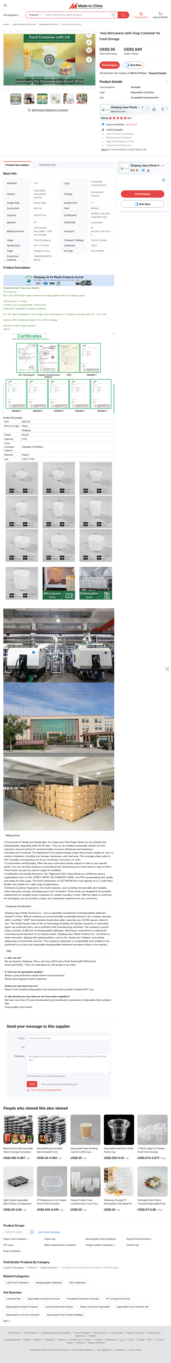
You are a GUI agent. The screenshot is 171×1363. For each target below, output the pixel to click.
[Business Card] (163, 179)
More (6, 1320)
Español (37, 1339)
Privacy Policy (135, 1349)
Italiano (88, 1339)
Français (61, 1339)
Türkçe (69, 1342)
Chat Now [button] (135, 65)
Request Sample (157, 73)
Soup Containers (12, 1251)
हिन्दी (149, 1339)
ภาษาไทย (159, 1339)
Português (49, 1339)
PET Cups (8, 1245)
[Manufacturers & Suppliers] (85, 6)
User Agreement (104, 1349)
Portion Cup (133, 1245)
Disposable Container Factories (44, 1298)
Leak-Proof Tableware (17, 1282)
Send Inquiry (109, 65)
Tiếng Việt (80, 1342)
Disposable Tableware (71, 24)
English (26, 1339)
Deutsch (98, 1339)
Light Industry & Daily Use (24, 24)
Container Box (13, 1298)
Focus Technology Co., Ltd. (63, 1349)
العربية (122, 1339)
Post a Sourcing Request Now (44, 1090)
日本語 (141, 1339)
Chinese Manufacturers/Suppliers (56, 1332)
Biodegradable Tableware (49, 1282)
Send (32, 1084)
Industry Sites (117, 1332)
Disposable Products (48, 24)
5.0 (133, 170)
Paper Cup (49, 1238)
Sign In (104, 149)
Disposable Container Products (22, 1306)
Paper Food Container (14, 1238)
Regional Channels (135, 1332)
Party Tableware (77, 1282)
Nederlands (111, 1339)
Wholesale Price (100, 1332)
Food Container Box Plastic (59, 1306)
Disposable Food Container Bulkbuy (65, 1314)
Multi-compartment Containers (60, 1245)
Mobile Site (80, 1335)
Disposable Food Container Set (132, 1306)
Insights (92, 1335)
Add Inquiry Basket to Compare (50, 110)
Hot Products (14, 1332)
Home (6, 24)
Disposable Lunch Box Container (23, 1314)
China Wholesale (82, 1332)
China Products (30, 1332)
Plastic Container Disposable (95, 1306)
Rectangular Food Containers (101, 1238)
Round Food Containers (139, 1238)
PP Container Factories (118, 1298)
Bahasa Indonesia (97, 1342)
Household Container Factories (83, 1298)
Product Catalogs (50, 1232)
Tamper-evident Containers (99, 1245)
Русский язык (75, 1339)
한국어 (132, 1339)
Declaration (120, 1349)
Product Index (153, 1332)
